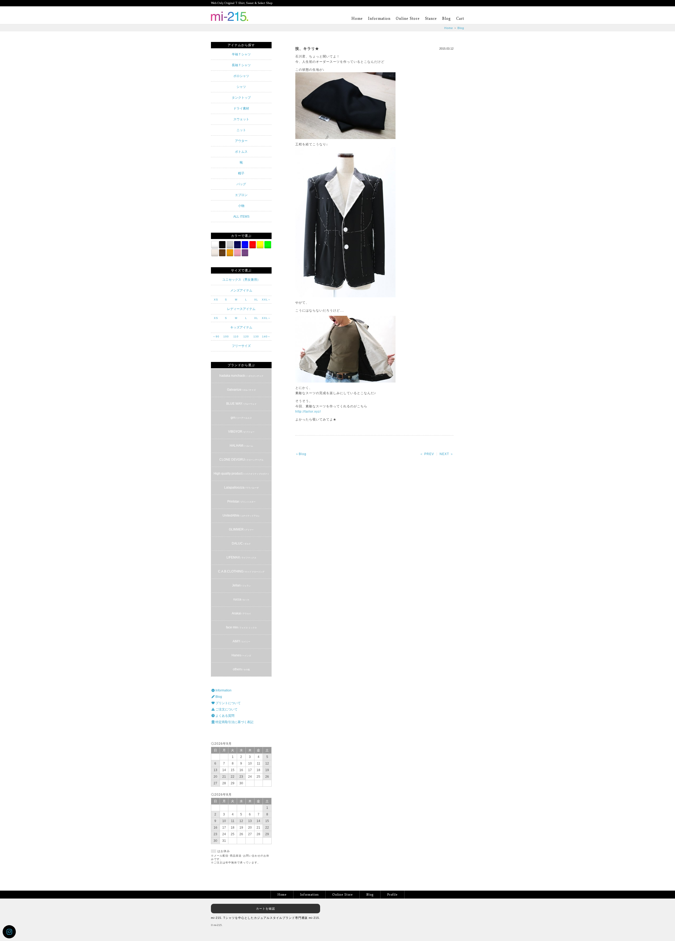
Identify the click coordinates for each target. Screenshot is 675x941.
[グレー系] (229, 244)
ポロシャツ (241, 76)
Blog (446, 18)
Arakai (241, 613)
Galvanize (241, 389)
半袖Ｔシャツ (241, 54)
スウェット (241, 119)
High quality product (241, 473)
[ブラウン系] (222, 252)
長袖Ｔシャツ (241, 65)
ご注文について (226, 709)
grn (241, 417)
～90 (216, 336)
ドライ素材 (241, 108)
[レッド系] (252, 244)
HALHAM (241, 445)
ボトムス (241, 152)
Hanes (241, 655)
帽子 (241, 173)
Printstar (241, 501)
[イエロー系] (260, 244)
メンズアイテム (241, 290)
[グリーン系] (267, 244)
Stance (431, 18)
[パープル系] (245, 252)
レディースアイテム (241, 309)
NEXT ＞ (447, 454)
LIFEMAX (241, 557)
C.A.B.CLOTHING (241, 571)
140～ (266, 336)
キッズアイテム (241, 327)
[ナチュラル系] (214, 252)
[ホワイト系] (214, 244)
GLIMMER (241, 529)
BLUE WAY (241, 403)
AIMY (241, 641)
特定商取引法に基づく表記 (234, 722)
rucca (241, 599)
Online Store (408, 18)
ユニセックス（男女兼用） (241, 279)
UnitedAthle (241, 515)
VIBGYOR (241, 431)
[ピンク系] (237, 252)
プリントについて (228, 703)
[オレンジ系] (229, 252)
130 (256, 336)
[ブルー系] (245, 244)
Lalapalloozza (241, 487)
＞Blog (300, 454)
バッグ (241, 184)
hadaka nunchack (241, 376)
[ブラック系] (222, 244)
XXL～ (266, 299)
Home (357, 18)
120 (246, 336)
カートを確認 (265, 908)
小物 (241, 206)
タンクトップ (241, 97)
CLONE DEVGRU (241, 459)
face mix (241, 627)
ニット (241, 130)
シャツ (241, 87)
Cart (460, 18)
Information (379, 18)
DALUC (241, 543)
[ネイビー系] (237, 244)
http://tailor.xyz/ (308, 411)
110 (236, 336)
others (241, 669)
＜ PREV (427, 454)
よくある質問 (224, 716)
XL (256, 299)
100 (226, 336)
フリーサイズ (241, 346)
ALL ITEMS (241, 216)
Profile (392, 894)
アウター (241, 141)
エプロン (241, 195)
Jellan (241, 585)
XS (216, 299)
